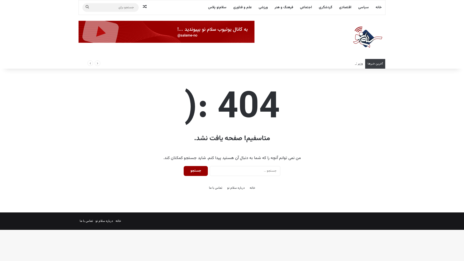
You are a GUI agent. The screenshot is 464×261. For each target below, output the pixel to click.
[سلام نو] (367, 37)
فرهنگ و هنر (284, 7)
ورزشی (263, 7)
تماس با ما (215, 188)
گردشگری (325, 7)
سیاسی (363, 7)
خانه (379, 7)
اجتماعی (306, 7)
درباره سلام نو (236, 188)
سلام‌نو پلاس (217, 7)
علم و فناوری (242, 7)
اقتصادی (345, 7)
